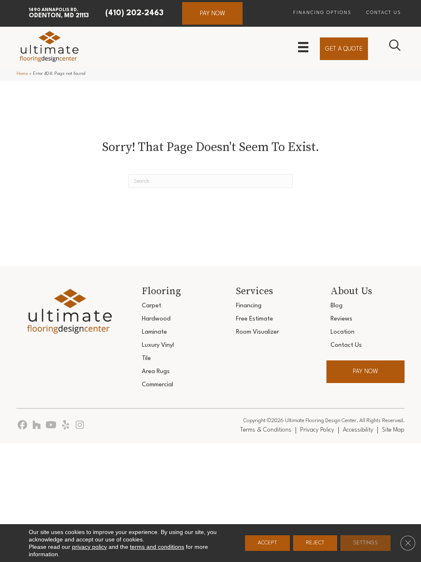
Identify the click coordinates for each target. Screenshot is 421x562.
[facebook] (22, 425)
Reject (315, 543)
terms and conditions (157, 546)
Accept (267, 543)
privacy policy (89, 546)
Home (22, 74)
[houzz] (37, 425)
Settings (365, 543)
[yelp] (66, 425)
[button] (212, 13)
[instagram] (80, 425)
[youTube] (51, 425)
